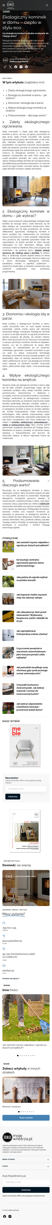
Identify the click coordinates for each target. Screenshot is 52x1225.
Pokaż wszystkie (26, 1118)
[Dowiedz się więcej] (26, 888)
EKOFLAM (44, 504)
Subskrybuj (12, 797)
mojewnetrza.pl (13, 1210)
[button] (3, 5)
